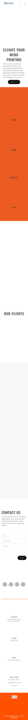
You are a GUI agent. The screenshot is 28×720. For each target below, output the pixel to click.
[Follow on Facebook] (5, 584)
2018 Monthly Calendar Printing (14, 480)
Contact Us (14, 82)
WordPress (15, 718)
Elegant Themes (14, 716)
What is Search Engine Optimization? (13, 378)
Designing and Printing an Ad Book (14, 399)
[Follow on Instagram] (11, 584)
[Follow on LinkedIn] (17, 584)
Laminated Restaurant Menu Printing (13, 419)
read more (6, 389)
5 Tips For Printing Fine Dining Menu (12, 459)
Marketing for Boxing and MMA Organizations (14, 439)
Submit (22, 558)
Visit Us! (14, 293)
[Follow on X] (23, 584)
